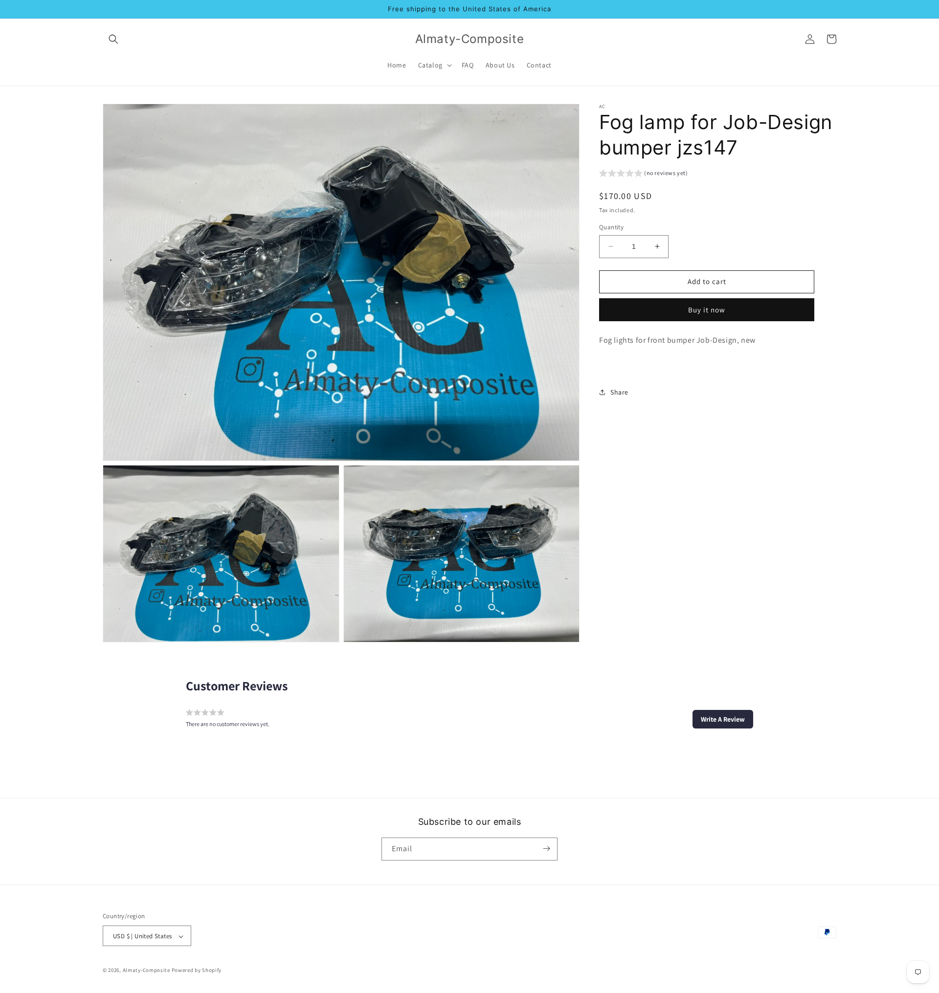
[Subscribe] (546, 848)
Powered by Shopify (197, 970)
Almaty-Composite (146, 970)
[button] (113, 39)
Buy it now (706, 309)
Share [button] (619, 391)
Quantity (611, 227)
